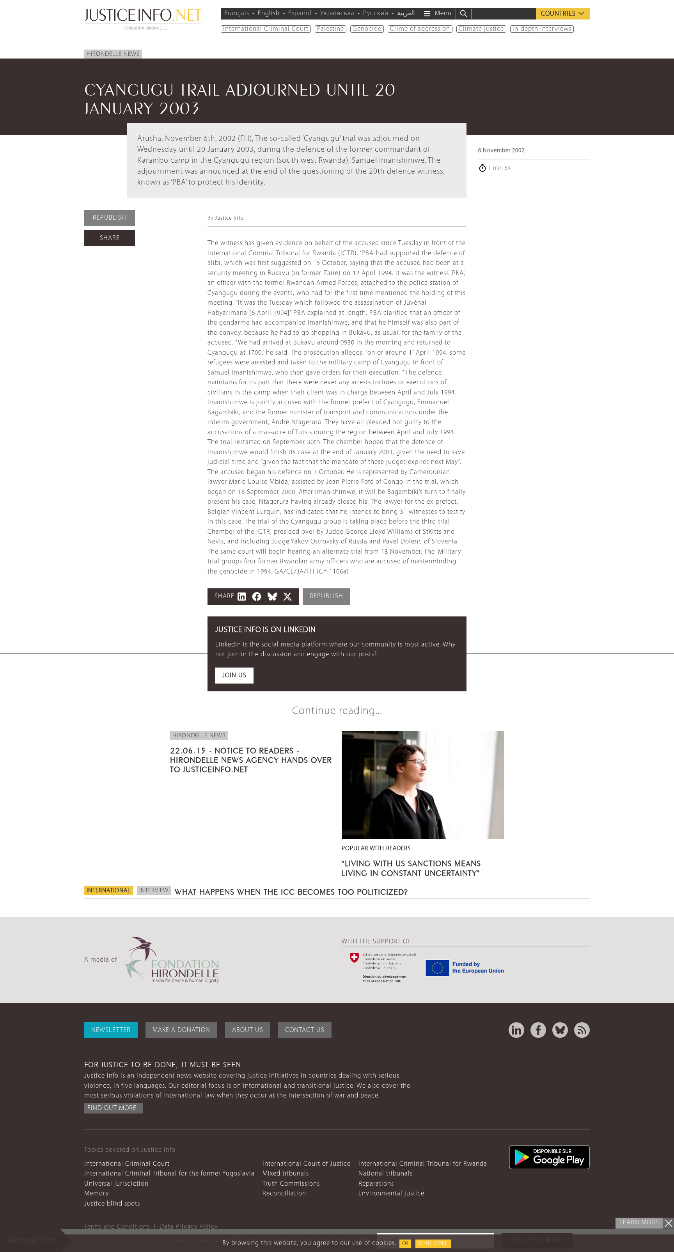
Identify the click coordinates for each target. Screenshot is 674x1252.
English (269, 13)
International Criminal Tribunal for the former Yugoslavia (169, 1173)
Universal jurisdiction (116, 1184)
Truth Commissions (291, 1184)
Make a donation (181, 1030)
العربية (406, 13)
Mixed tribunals (286, 1173)
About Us (247, 1030)
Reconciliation (284, 1193)
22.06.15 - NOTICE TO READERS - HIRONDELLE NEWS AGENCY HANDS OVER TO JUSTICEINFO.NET (251, 759)
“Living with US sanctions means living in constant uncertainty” (411, 867)
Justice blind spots (112, 1203)
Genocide (367, 29)
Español (300, 13)
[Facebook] (538, 1030)
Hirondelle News (113, 54)
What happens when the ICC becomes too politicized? (291, 890)
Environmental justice (391, 1193)
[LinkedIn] (516, 1030)
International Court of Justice (307, 1164)
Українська (337, 13)
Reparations (376, 1184)
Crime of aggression (420, 29)
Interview (153, 891)
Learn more (639, 1222)
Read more (433, 1244)
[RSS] (582, 1030)
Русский (375, 13)
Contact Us (305, 1030)
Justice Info (229, 218)
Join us (234, 675)
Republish (109, 218)
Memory (96, 1193)
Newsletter (111, 1030)
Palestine (330, 29)
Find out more (112, 1108)
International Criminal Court (266, 29)
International (109, 891)
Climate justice (481, 29)
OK (405, 1244)
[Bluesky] (560, 1030)
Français (237, 13)
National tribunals (385, 1173)
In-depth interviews (542, 29)
